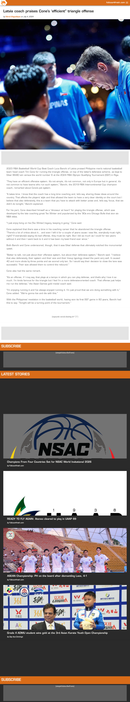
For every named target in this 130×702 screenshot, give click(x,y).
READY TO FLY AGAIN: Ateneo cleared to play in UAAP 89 (41, 519)
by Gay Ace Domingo (15, 637)
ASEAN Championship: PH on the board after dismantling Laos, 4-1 (47, 576)
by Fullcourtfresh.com (15, 466)
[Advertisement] (65, 157)
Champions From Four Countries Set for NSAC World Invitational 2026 (49, 462)
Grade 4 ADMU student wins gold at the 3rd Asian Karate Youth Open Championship (57, 633)
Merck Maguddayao (12, 17)
